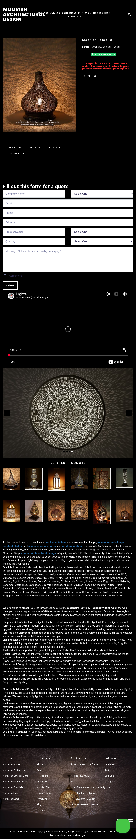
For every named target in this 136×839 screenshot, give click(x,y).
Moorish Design (45, 792)
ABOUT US (43, 13)
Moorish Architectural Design (69, 835)
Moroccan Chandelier (13, 787)
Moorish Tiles (44, 787)
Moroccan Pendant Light (15, 781)
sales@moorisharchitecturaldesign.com (91, 787)
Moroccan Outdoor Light (15, 775)
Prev (7, 413)
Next (129, 413)
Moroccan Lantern (12, 792)
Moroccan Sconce (12, 764)
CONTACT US (74, 17)
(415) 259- (79, 775)
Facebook (110, 764)
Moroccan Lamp (11, 798)
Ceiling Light (19, 770)
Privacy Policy (43, 798)
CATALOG (55, 13)
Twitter (108, 770)
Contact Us (42, 781)
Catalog (41, 770)
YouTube (109, 775)
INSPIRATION (84, 13)
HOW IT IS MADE (101, 13)
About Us (41, 764)
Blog (39, 804)
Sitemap (41, 810)
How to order (43, 775)
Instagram (110, 781)
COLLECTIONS (69, 13)
